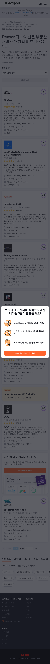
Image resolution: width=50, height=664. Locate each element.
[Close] (46, 308)
